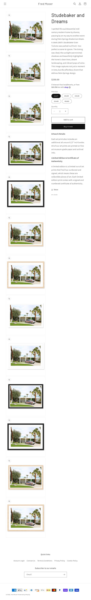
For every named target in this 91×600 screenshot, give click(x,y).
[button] (5, 3)
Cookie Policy (72, 561)
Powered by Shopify (24, 594)
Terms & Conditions (44, 561)
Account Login (19, 561)
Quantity (54, 107)
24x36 (77, 96)
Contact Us (31, 561)
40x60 (67, 101)
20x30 (66, 96)
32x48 (56, 101)
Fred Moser (14, 594)
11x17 (56, 96)
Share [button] (56, 190)
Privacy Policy (60, 561)
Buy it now (68, 126)
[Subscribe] (64, 574)
